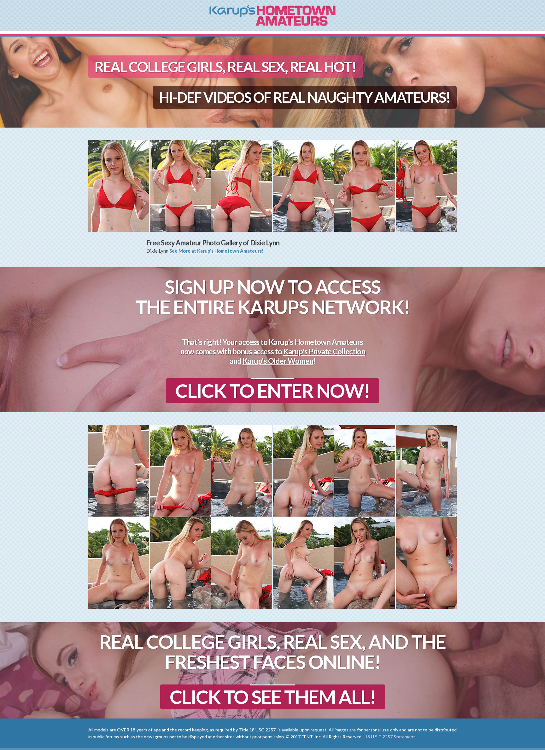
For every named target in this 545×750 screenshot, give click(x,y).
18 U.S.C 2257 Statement (390, 736)
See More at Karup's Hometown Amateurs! (216, 251)
